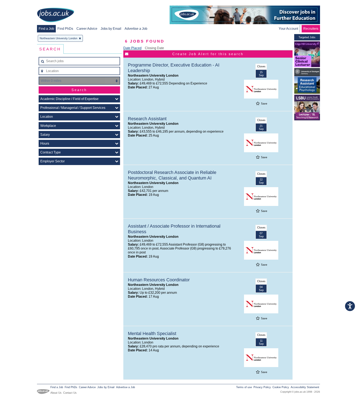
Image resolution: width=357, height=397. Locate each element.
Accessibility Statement (305, 387)
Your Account (288, 28)
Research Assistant (147, 118)
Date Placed (132, 48)
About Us (56, 392)
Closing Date (154, 48)
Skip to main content (16, 3)
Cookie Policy (281, 387)
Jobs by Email (111, 28)
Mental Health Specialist (152, 333)
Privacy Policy (262, 387)
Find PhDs (65, 28)
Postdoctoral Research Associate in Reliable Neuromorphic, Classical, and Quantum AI (172, 175)
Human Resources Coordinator (159, 279)
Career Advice (86, 28)
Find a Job (46, 28)
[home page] (55, 15)
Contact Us (70, 392)
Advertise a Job (136, 28)
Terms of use (244, 387)
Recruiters (310, 28)
